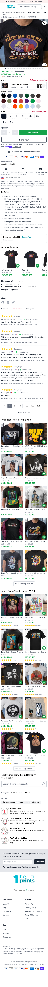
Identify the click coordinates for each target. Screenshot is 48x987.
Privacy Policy (30, 904)
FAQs (4, 930)
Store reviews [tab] (16, 309)
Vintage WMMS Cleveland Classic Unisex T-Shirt (29, 360)
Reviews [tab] (4, 309)
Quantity (4, 128)
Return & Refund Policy (33, 911)
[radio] (3, 95)
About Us (6, 904)
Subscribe (40, 862)
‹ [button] (4, 406)
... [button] (23, 406)
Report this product (10, 289)
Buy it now (24, 140)
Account (6, 933)
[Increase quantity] (15, 132)
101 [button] (38, 406)
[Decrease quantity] (4, 132)
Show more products (24, 584)
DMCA (27, 919)
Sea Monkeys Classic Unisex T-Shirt (25, 324)
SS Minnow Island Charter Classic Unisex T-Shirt (28, 383)
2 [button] (14, 406)
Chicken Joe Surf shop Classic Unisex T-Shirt (28, 398)
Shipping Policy (30, 908)
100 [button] (32, 406)
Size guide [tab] (30, 309)
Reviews (6, 915)
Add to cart (33, 133)
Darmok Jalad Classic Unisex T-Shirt (25, 342)
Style (3, 80)
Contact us (14, 284)
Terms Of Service (31, 915)
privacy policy (34, 867)
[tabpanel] (24, 365)
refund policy (31, 286)
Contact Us (7, 937)
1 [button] (9, 406)
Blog (4, 908)
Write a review (24, 413)
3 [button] (20, 406)
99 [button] (27, 406)
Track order (7, 911)
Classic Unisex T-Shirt (24, 591)
